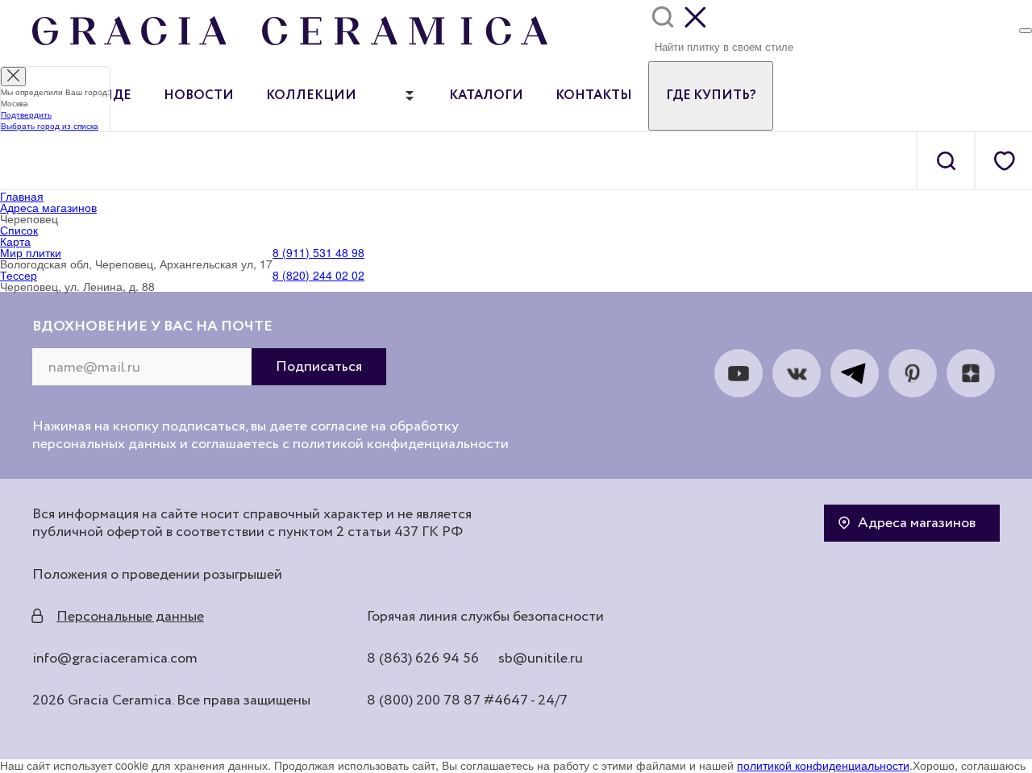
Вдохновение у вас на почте (152, 326)
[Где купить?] (1025, 30)
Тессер (18, 275)
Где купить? (710, 95)
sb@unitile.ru (540, 658)
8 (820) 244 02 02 (318, 275)
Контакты (594, 95)
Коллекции (311, 95)
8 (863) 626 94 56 (423, 658)
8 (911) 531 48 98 (318, 252)
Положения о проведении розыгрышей (157, 574)
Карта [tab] (15, 241)
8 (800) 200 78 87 (424, 700)
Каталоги (486, 95)
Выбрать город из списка (49, 125)
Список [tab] (19, 230)
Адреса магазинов (917, 523)
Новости (199, 95)
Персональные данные (130, 616)
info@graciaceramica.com (115, 658)
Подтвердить (26, 114)
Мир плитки (30, 252)
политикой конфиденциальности (823, 765)
